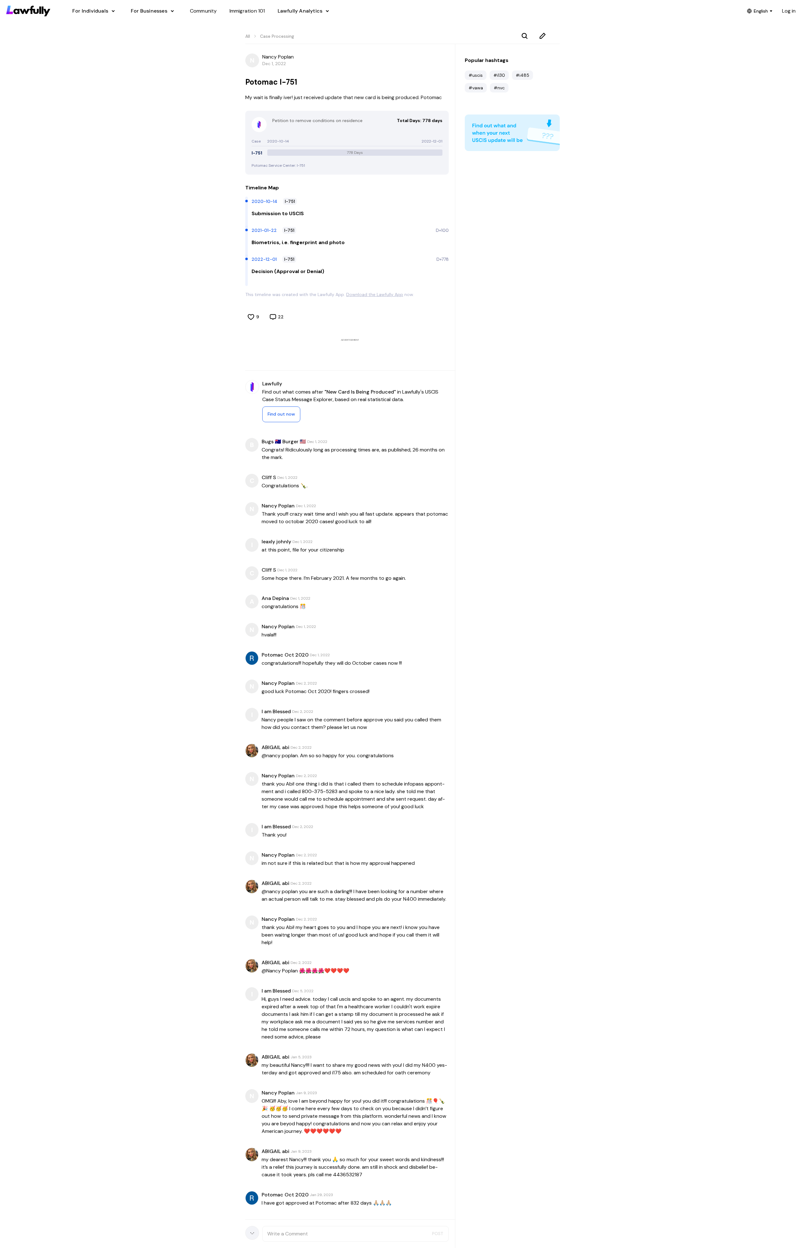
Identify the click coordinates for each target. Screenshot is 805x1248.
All (247, 36)
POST (437, 1233)
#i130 (499, 75)
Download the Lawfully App (374, 294)
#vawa (476, 88)
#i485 (522, 75)
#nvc (499, 88)
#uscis (476, 75)
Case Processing (277, 36)
